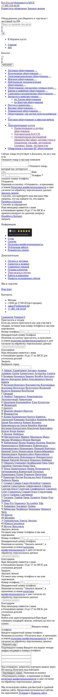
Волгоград (19, 387)
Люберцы (18, 434)
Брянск (5, 382)
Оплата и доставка (18, 261)
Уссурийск (32, 503)
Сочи (4, 491)
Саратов (5, 486)
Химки (32, 506)
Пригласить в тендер (19, 272)
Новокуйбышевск (44, 451)
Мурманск (16, 439)
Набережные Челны (15, 442)
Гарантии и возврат (18, 263)
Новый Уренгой (10, 460)
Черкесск (46, 509)
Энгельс (32, 520)
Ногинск (24, 460)
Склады (12, 241)
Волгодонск (32, 387)
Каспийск (30, 419)
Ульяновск (20, 503)
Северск (46, 486)
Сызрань (14, 494)
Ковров (27, 422)
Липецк (8, 434)
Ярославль (18, 526)
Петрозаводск (42, 468)
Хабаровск (10, 506)
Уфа (41, 503)
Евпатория (9, 402)
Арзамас (42, 370)
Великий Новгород (14, 385)
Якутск (8, 526)
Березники (15, 379)
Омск (45, 462)
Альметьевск (20, 370)
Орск (32, 465)
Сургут (5, 494)
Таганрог (9, 497)
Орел (51, 462)
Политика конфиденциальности (25, 244)
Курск (13, 431)
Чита (4, 512)
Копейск (32, 425)
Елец (34, 402)
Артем (15, 373)
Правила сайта (39, 693)
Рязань (15, 480)
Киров (4, 422)
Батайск (39, 376)
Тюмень (5, 500)
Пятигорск (41, 474)
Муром (26, 439)
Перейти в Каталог (11, 201)
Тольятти (35, 497)
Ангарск (32, 370)
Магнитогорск (12, 436)
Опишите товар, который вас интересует (24, 167)
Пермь (30, 468)
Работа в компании (18, 275)
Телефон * (37, 175)
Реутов (19, 477)
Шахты (8, 514)
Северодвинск (33, 486)
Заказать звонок (10, 193)
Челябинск (22, 509)
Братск (49, 379)
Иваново (9, 411)
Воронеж (16, 390)
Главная (12, 44)
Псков (19, 474)
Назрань (30, 442)
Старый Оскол (29, 491)
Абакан (8, 370)
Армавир (6, 373)
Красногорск (19, 428)
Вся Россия (28, 390)
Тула (50, 497)
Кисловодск (15, 422)
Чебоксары (9, 509)
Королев (42, 425)
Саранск (46, 483)
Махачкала (36, 436)
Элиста (23, 520)
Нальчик (40, 442)
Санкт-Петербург (31, 483)
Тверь (26, 497)
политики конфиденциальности (28, 340)
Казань (7, 416)
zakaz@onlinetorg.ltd (18, 305)
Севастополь (18, 486)
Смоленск (51, 488)
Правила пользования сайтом (24, 278)
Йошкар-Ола (11, 413)
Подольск (38, 471)
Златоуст (8, 408)
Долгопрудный (9, 399)
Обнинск (9, 462)
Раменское (9, 477)
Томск (44, 497)
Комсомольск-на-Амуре (14, 425)
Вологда (5, 390)
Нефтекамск (25, 445)
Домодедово (25, 399)
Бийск (25, 379)
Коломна (36, 422)
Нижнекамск (26, 448)
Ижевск (18, 411)
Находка (50, 442)
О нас (11, 238)
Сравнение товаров (18, 266)
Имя (34, 172)
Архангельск (27, 373)
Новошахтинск (44, 457)
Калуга (31, 416)
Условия (23, 693)
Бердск (5, 379)
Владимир (7, 387)
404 (10, 47)
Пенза (7, 468)
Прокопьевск (8, 474)
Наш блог (6, 289)
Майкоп (25, 436)
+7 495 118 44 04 (17, 308)
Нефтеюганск (40, 445)
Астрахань (40, 373)
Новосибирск (41, 454)
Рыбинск (6, 480)
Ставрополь (14, 491)
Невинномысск (9, 445)
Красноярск (46, 428)
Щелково (10, 517)
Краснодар (33, 428)
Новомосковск (9, 454)
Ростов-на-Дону (32, 477)
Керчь (51, 419)
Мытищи (36, 439)
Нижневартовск (10, 448)
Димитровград (34, 396)
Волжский (45, 387)
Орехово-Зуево (21, 465)
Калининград (19, 416)
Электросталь (11, 520)
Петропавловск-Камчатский (16, 471)
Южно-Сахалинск (14, 523)
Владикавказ (48, 385)
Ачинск (51, 373)
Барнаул (29, 376)
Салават (8, 483)
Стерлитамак (45, 491)
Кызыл (21, 431)
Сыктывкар (26, 494)
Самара (17, 483)
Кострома (6, 428)
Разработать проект (18, 250)
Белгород (49, 376)
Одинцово (20, 462)
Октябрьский (34, 462)
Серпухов (24, 488)
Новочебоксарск (10, 457)
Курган (5, 431)
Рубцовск (47, 477)
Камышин (19, 419)
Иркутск (28, 411)
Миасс (46, 436)
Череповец (34, 509)
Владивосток (33, 385)
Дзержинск (20, 396)
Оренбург (6, 465)
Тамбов (18, 497)
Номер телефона (10, 331)
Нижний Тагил (9, 451)
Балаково (8, 376)
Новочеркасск (27, 457)
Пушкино (29, 474)
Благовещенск (37, 379)
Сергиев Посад (9, 488)
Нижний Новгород (44, 448)
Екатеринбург (23, 402)
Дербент (8, 396)
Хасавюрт (21, 506)
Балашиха (19, 376)
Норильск (35, 460)
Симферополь (37, 488)
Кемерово (42, 419)
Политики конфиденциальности (28, 187)
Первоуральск (18, 468)
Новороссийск (26, 454)
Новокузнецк (26, 451)
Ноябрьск (46, 460)
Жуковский (10, 405)
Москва (5, 439)
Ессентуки (44, 402)
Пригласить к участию (13, 347)
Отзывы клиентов (18, 269)
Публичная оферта (18, 247)
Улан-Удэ (9, 503)
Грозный (8, 393)
